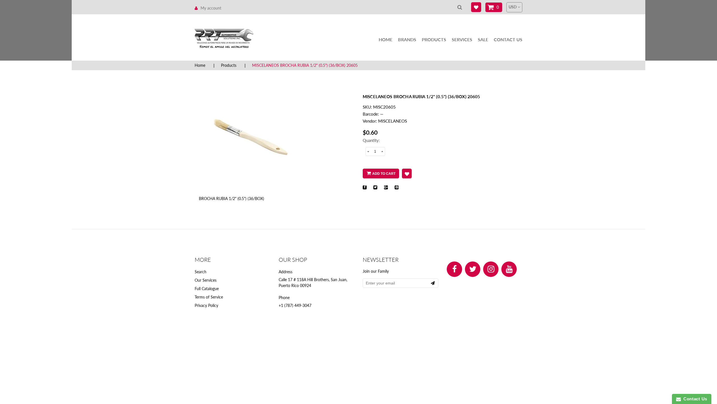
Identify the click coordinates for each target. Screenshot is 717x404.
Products (434, 39)
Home (385, 39)
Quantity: (371, 140)
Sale (483, 39)
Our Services (206, 280)
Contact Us (508, 39)
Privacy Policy (206, 305)
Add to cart (383, 174)
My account (211, 8)
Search (200, 271)
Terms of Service (209, 297)
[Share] (365, 187)
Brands (407, 39)
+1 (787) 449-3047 (295, 305)
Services (462, 39)
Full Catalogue (207, 288)
